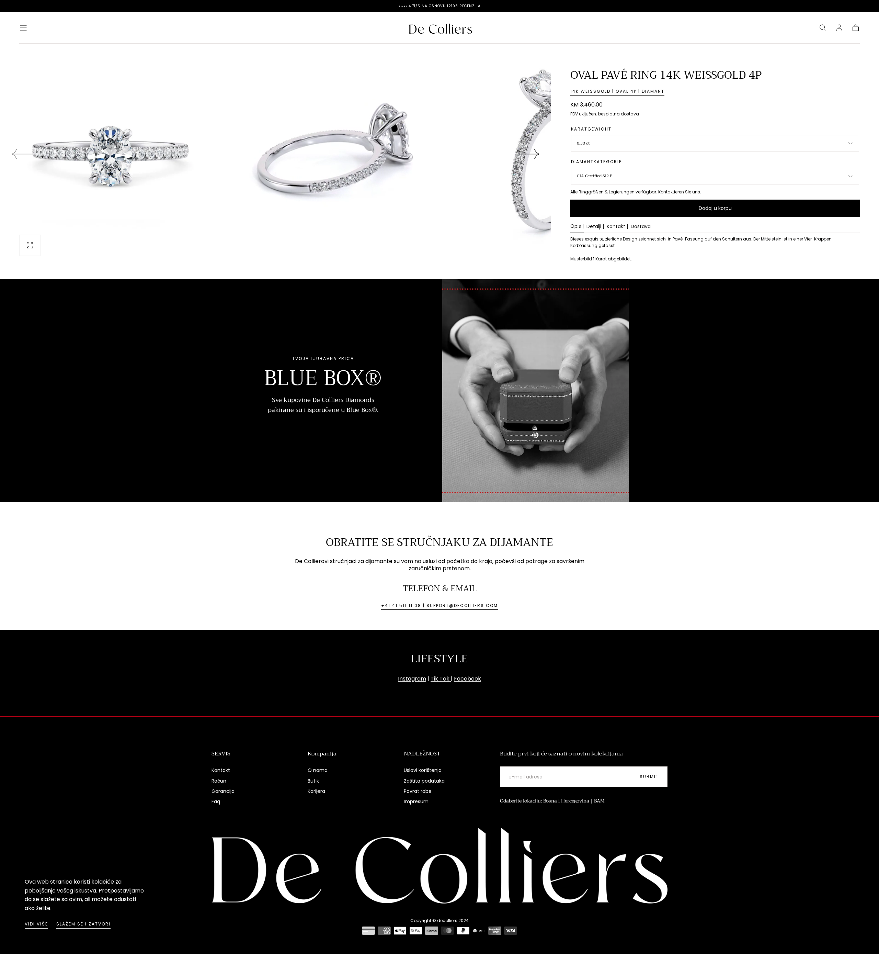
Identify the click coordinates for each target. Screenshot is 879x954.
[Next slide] (529, 154)
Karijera (316, 791)
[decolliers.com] (439, 865)
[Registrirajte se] (839, 28)
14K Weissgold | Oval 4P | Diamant (617, 91)
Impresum (416, 801)
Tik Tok (441, 679)
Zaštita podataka (424, 780)
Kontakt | (617, 227)
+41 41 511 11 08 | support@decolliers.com (439, 605)
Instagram (412, 679)
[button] (23, 28)
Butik (313, 780)
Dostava (641, 227)
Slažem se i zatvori (83, 924)
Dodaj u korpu (715, 208)
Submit (649, 776)
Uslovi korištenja (423, 770)
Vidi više (36, 924)
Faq (216, 801)
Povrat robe (418, 791)
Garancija (223, 791)
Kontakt (221, 770)
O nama (318, 770)
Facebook (467, 679)
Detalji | (595, 227)
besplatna (609, 114)
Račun (219, 780)
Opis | (577, 226)
